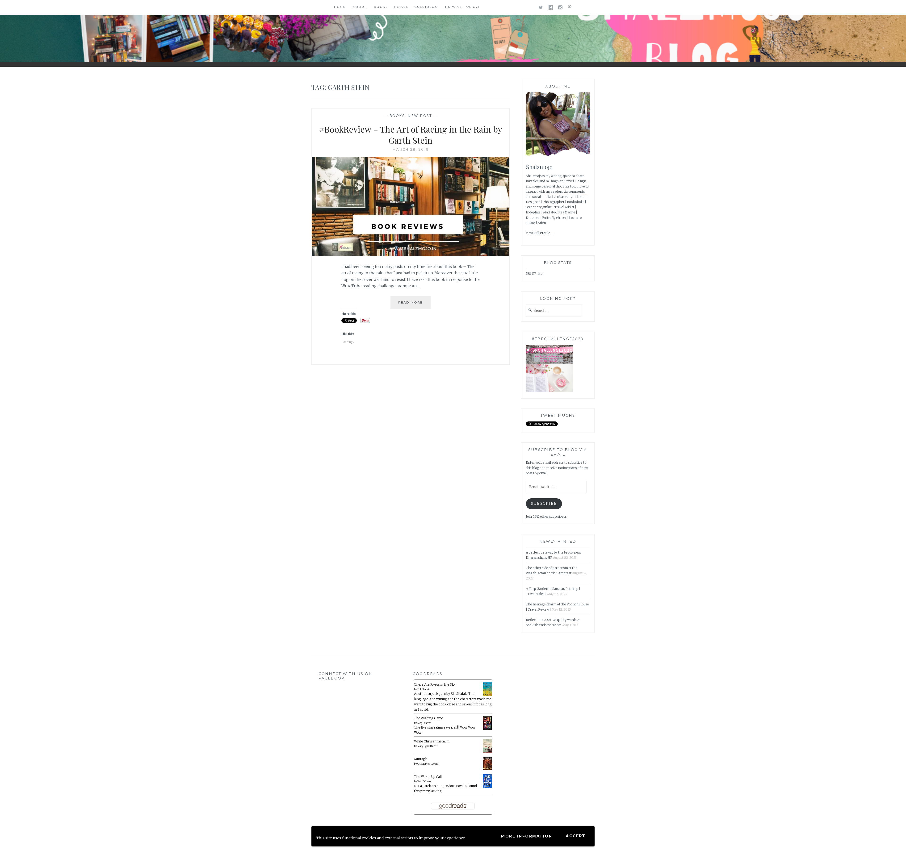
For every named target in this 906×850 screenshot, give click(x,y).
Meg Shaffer (424, 723)
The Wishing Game (428, 718)
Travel (401, 6)
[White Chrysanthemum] (487, 752)
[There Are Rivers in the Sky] (487, 695)
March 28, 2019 (410, 149)
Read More (414, 304)
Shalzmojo (539, 167)
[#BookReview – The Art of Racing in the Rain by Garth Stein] (410, 254)
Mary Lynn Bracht (427, 746)
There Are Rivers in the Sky (435, 685)
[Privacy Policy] (461, 6)
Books (381, 6)
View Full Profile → (540, 233)
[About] (360, 6)
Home (340, 6)
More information (526, 836)
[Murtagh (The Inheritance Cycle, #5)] (487, 769)
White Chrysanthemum (431, 741)
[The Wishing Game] (487, 729)
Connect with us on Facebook (345, 676)
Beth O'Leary (424, 781)
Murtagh (420, 759)
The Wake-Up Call (428, 777)
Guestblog (426, 6)
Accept (575, 836)
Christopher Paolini (427, 763)
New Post (420, 116)
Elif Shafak (423, 689)
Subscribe (544, 503)
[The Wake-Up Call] (487, 787)
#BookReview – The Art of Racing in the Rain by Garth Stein (410, 134)
